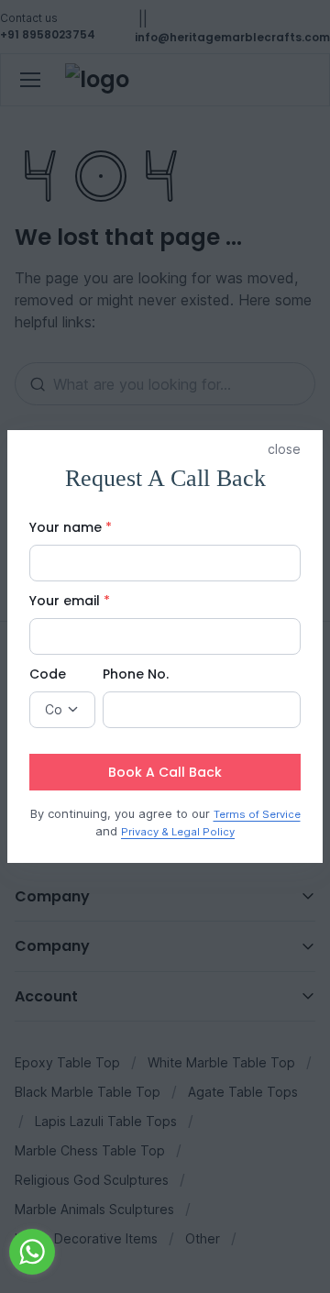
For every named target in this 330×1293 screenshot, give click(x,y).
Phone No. (136, 674)
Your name (70, 527)
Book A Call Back (165, 772)
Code (47, 674)
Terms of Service (257, 814)
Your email (69, 600)
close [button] (284, 449)
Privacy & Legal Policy (178, 831)
